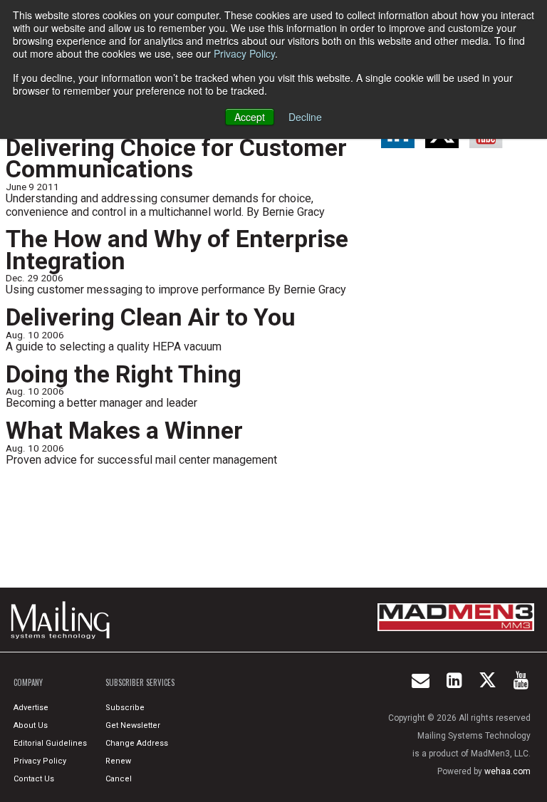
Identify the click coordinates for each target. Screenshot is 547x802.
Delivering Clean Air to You (151, 317)
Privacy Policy (244, 53)
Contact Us (34, 778)
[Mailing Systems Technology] (64, 620)
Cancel (118, 778)
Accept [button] (249, 117)
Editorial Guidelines (50, 743)
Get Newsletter (132, 725)
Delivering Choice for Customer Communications (176, 159)
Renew (118, 761)
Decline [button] (305, 117)
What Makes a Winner (124, 430)
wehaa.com (507, 771)
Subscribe (125, 707)
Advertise (31, 707)
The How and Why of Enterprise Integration (177, 250)
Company (28, 682)
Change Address (136, 743)
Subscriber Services (139, 682)
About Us (31, 725)
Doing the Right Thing (123, 374)
